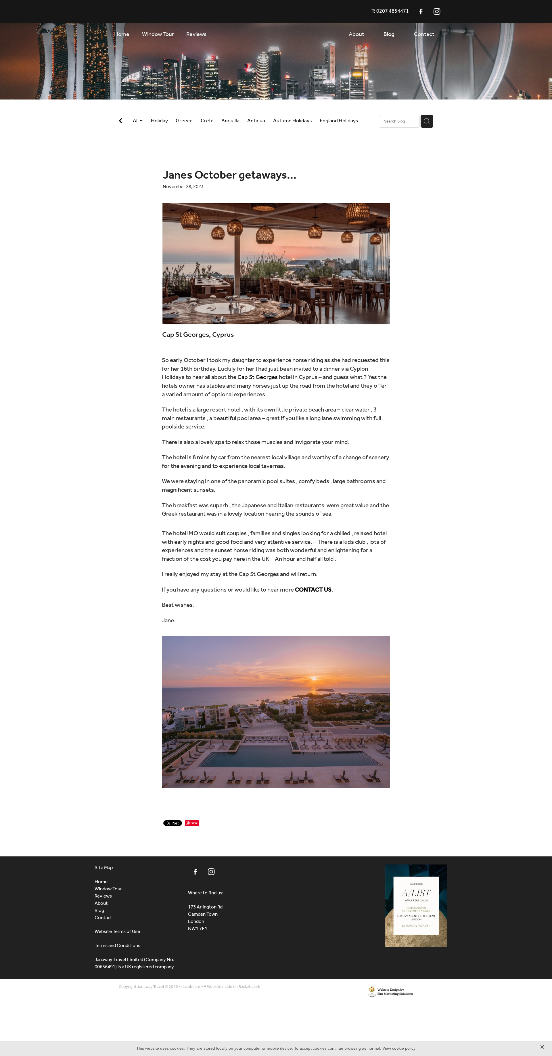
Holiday (159, 121)
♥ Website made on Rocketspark (232, 987)
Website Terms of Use (117, 931)
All (136, 121)
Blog (99, 910)
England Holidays (339, 121)
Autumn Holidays (292, 121)
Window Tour (108, 889)
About (101, 903)
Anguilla (230, 121)
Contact (103, 917)
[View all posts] (120, 122)
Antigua (256, 121)
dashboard (190, 987)
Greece (184, 121)
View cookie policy (398, 1048)
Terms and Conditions (117, 945)
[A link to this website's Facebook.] (421, 11)
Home (101, 881)
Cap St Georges (257, 377)
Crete (207, 121)
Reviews (103, 896)
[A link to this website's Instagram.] (437, 11)
